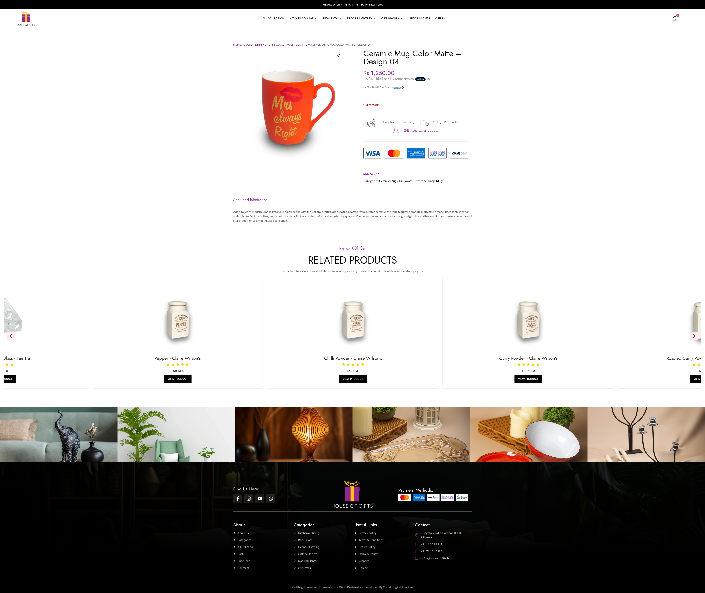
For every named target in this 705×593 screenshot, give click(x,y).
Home (237, 44)
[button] (303, 18)
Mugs (290, 44)
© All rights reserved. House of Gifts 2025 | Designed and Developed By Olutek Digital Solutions (352, 587)
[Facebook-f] (237, 498)
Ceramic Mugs (305, 44)
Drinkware (276, 44)
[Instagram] (248, 498)
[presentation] (11, 336)
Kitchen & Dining (255, 44)
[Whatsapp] (270, 498)
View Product (177, 378)
